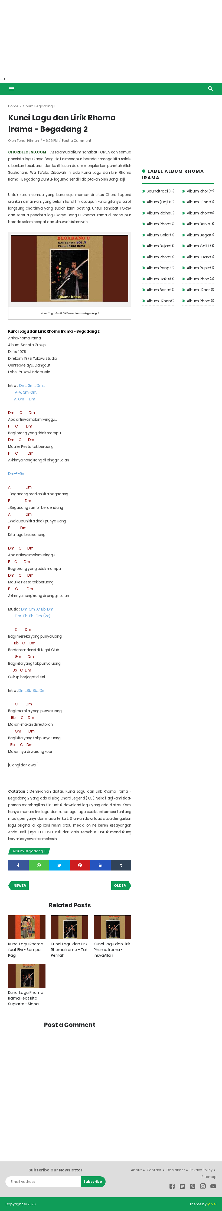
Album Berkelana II (198, 224)
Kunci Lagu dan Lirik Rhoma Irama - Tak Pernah (69, 949)
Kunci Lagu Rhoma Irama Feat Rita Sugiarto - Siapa (25, 998)
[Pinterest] (192, 1187)
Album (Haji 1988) (158, 202)
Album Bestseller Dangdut (158, 290)
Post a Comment (77, 140)
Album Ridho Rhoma (158, 213)
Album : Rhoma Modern (159, 301)
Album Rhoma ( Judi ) (158, 257)
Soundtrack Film (157, 191)
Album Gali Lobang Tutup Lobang (198, 246)
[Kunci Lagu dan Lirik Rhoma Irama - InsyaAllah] (112, 927)
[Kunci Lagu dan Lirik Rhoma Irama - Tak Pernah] (69, 927)
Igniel (212, 1204)
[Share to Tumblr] (121, 865)
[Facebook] (172, 1187)
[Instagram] (203, 1187)
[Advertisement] (111, 38)
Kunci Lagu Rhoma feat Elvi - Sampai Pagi (25, 949)
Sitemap (209, 1176)
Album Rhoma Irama (197, 191)
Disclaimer (175, 1170)
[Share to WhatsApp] (39, 865)
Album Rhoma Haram (198, 279)
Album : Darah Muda (198, 257)
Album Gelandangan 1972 (158, 235)
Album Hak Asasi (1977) (158, 279)
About (136, 1170)
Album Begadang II (29, 851)
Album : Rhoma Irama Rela (199, 290)
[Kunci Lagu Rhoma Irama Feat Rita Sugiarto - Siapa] (26, 976)
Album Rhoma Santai (198, 213)
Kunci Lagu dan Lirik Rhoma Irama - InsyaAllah (112, 949)
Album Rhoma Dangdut (199, 301)
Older (120, 885)
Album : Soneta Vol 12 (198, 202)
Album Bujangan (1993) (158, 246)
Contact (154, 1170)
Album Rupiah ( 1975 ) (198, 268)
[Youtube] (213, 1187)
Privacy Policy (201, 1170)
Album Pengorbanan (158, 268)
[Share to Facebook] (18, 865)
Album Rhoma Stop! (158, 224)
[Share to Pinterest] (80, 865)
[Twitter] (182, 1187)
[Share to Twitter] (59, 865)
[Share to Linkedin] (100, 865)
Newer (20, 885)
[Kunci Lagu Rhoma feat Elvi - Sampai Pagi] (26, 927)
